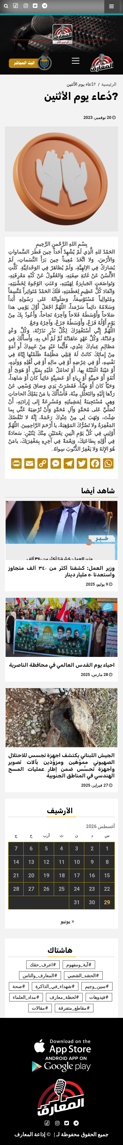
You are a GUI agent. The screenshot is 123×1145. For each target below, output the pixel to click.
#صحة (18, 986)
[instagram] (26, 6)
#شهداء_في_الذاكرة (55, 986)
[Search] (6, 6)
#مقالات (40, 1008)
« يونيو (67, 921)
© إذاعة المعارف (32, 1134)
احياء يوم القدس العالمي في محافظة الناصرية (62, 665)
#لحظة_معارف (64, 997)
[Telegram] (44, 6)
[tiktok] (16, 6)
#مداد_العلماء (26, 997)
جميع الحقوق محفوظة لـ (81, 1134)
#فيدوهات (99, 997)
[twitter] (35, 6)
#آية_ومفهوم (79, 964)
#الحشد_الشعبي (83, 975)
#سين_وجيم (97, 986)
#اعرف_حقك (43, 964)
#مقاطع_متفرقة (74, 1008)
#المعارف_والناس (40, 975)
